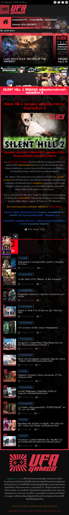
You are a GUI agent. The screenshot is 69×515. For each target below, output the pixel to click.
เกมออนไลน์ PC (19, 19)
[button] (15, 236)
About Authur (38, 506)
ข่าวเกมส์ (42, 212)
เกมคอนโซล (51, 19)
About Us (16, 506)
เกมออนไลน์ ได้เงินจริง (38, 223)
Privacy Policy (51, 506)
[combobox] (28, 31)
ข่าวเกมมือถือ (36, 19)
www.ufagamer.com (52, 510)
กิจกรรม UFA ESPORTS (24, 24)
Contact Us (25, 506)
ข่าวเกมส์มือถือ (54, 212)
